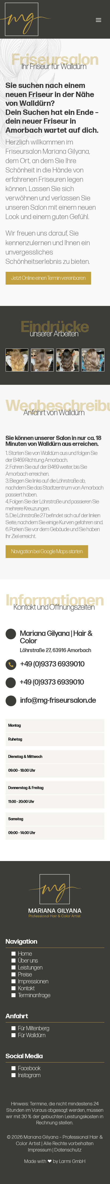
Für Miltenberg (33, 1028)
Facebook (29, 1068)
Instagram (29, 1075)
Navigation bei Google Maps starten (46, 551)
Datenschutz (68, 1150)
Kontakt (26, 988)
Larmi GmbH (72, 1161)
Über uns (28, 960)
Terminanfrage (34, 995)
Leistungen (30, 967)
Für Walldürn (31, 1035)
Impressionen (33, 981)
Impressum (40, 1150)
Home (25, 953)
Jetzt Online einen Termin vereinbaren (48, 278)
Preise (25, 974)
